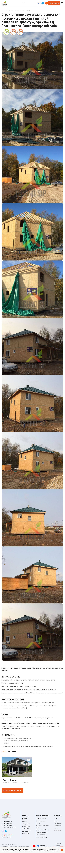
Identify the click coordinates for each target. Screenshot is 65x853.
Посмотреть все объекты (12, 790)
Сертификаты (57, 823)
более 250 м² (25, 833)
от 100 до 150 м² (26, 826)
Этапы (38, 823)
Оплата (56, 821)
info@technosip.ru (7, 835)
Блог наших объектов (16, 11)
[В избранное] (28, 760)
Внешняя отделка (41, 834)
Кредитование (58, 825)
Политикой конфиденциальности (48, 850)
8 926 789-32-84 (7, 825)
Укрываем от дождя (41, 837)
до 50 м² (24, 821)
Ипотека (56, 828)
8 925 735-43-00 (7, 823)
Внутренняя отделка (41, 832)
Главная (4, 11)
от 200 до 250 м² (26, 831)
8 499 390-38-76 (7, 821)
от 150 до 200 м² (26, 828)
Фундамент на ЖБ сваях (42, 830)
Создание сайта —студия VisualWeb (58, 846)
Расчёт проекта (54, 3)
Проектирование (40, 821)
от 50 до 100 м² (26, 824)
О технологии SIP (41, 818)
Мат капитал (57, 830)
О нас (55, 818)
